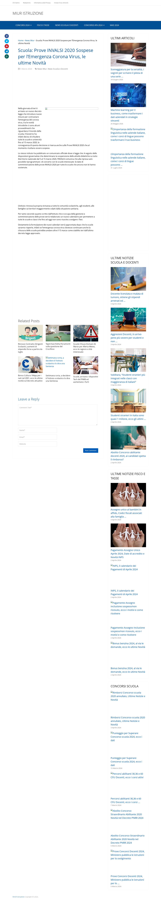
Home (20, 40)
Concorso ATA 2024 (93, 25)
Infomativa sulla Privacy (42, 3)
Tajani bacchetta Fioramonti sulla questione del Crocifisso (58, 346)
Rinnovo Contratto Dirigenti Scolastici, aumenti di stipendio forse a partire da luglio (30, 348)
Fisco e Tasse (43, 25)
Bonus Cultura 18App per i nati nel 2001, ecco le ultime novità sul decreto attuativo (30, 378)
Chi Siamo (16, 3)
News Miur (29, 40)
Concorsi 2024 (23, 25)
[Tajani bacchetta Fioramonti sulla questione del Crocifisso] (58, 333)
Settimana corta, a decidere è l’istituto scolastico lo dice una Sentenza (58, 378)
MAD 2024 (114, 25)
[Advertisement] (58, 89)
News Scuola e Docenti (66, 25)
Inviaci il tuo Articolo (61, 3)
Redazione (26, 3)
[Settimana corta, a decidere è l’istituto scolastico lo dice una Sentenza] (58, 364)
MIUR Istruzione (28, 13)
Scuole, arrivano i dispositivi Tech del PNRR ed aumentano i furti (85, 379)
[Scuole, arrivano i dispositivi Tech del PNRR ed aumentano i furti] (85, 365)
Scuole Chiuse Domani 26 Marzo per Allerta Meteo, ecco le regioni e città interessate (84, 348)
